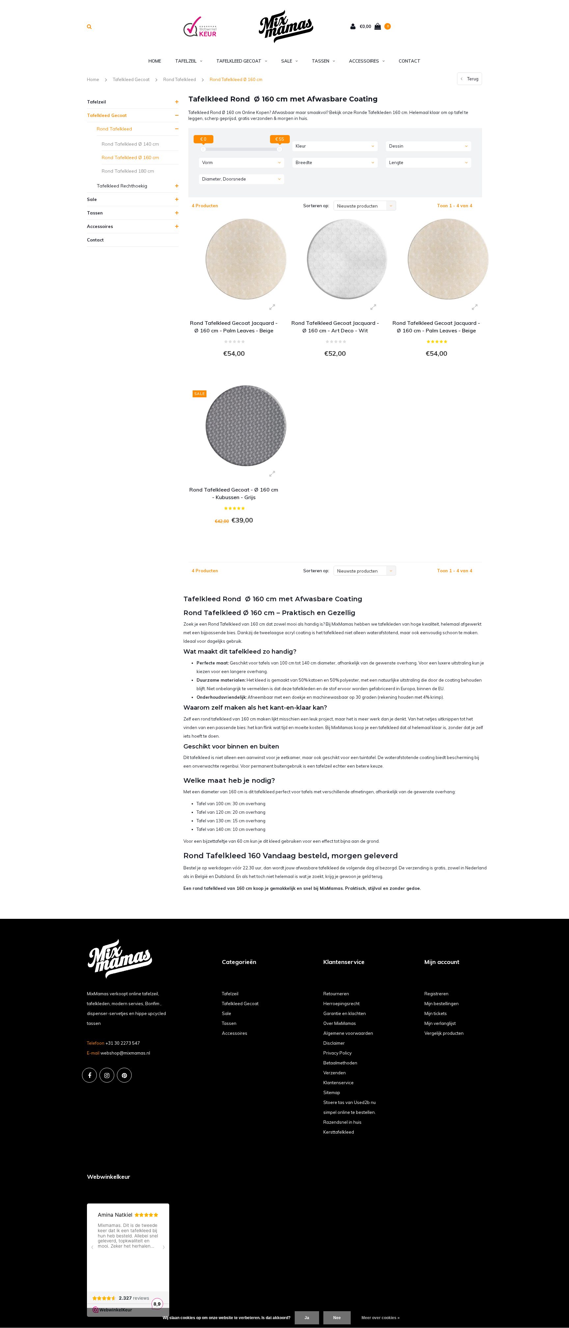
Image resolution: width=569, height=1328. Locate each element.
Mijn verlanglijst (440, 1023)
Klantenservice (338, 1082)
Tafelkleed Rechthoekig (122, 186)
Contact (409, 61)
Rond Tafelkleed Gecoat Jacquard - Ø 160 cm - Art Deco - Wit (335, 327)
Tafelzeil (186, 61)
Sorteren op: (316, 205)
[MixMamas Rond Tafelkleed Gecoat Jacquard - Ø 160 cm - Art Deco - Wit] (347, 258)
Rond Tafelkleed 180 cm (128, 171)
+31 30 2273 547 (122, 1043)
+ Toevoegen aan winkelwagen (233, 371)
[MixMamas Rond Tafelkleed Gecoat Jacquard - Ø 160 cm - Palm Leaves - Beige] (246, 258)
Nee (337, 1317)
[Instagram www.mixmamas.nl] (106, 1075)
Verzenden (334, 1072)
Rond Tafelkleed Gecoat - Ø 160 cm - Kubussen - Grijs (233, 493)
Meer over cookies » (381, 1317)
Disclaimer (334, 1043)
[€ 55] (280, 149)
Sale (286, 61)
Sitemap (331, 1092)
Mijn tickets (435, 1013)
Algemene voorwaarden (348, 1033)
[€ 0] (203, 149)
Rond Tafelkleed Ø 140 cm (130, 144)
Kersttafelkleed (338, 1132)
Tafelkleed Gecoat (238, 61)
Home (155, 61)
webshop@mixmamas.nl (125, 1053)
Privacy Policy (337, 1053)
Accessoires (364, 61)
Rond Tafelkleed (179, 79)
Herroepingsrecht (341, 1003)
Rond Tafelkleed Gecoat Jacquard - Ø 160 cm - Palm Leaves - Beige (234, 327)
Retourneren (336, 993)
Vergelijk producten (444, 1033)
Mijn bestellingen (441, 1003)
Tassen (320, 61)
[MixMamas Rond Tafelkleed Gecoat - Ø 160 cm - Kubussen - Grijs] (246, 425)
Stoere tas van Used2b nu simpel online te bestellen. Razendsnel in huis (349, 1112)
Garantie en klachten (344, 1013)
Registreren (436, 993)
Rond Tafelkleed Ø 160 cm (236, 79)
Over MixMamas (339, 1023)
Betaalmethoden (340, 1062)
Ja (307, 1317)
